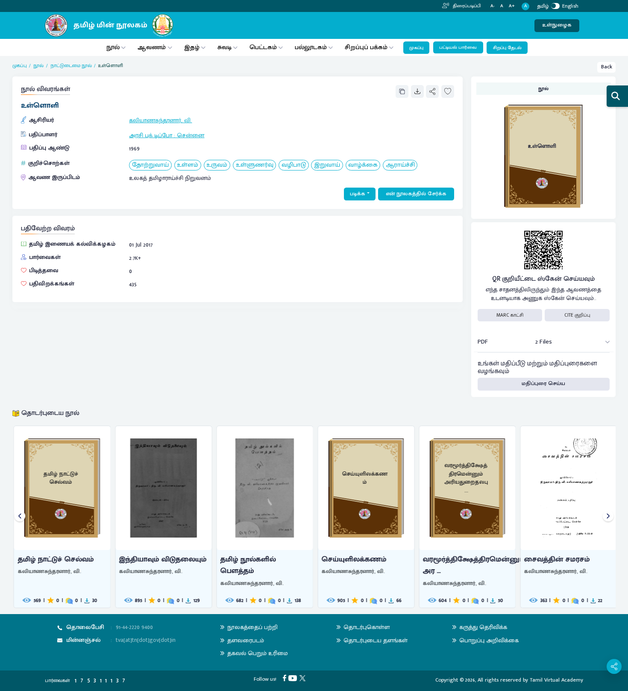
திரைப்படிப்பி (466, 6)
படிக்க (357, 193)
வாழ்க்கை (362, 165)
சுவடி (224, 47)
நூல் (113, 47)
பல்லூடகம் (311, 47)
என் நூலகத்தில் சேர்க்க (416, 193)
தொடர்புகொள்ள (366, 627)
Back (606, 66)
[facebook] (286, 677)
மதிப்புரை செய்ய (543, 383)
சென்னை (190, 135)
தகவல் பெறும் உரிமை (257, 653)
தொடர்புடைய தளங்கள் (375, 640)
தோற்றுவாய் (150, 165)
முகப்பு (416, 48)
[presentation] (19, 516)
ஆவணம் (152, 47)
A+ (512, 6)
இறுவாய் (327, 165)
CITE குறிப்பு (577, 315)
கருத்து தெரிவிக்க (483, 627)
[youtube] (293, 677)
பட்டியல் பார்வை (458, 47)
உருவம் (216, 165)
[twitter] (303, 677)
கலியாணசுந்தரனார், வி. (160, 120)
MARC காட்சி (509, 315)
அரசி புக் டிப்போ (150, 135)
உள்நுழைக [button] (557, 25)
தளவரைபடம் (245, 640)
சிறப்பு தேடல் (507, 48)
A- (492, 6)
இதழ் (192, 47)
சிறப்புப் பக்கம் (366, 47)
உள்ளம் (187, 165)
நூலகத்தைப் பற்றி (252, 627)
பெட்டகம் (263, 47)
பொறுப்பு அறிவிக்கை (489, 640)
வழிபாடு (294, 165)
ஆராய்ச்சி (400, 165)
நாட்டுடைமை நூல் (71, 65)
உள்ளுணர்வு (254, 165)
